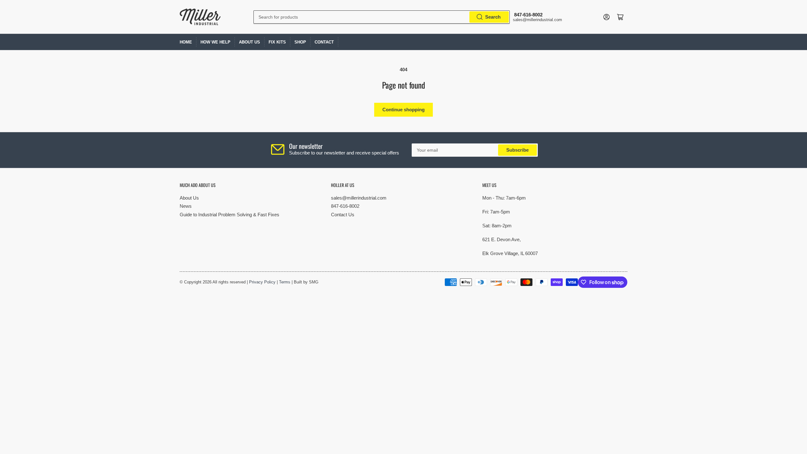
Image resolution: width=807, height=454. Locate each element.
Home (186, 42)
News (186, 206)
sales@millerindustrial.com (358, 198)
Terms (284, 282)
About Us (249, 42)
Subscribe (517, 150)
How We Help (215, 42)
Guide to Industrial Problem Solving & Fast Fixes (229, 214)
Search (493, 17)
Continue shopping (403, 109)
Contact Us (342, 214)
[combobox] (381, 17)
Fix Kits (277, 42)
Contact (324, 42)
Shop (300, 42)
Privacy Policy (262, 282)
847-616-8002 (345, 206)
